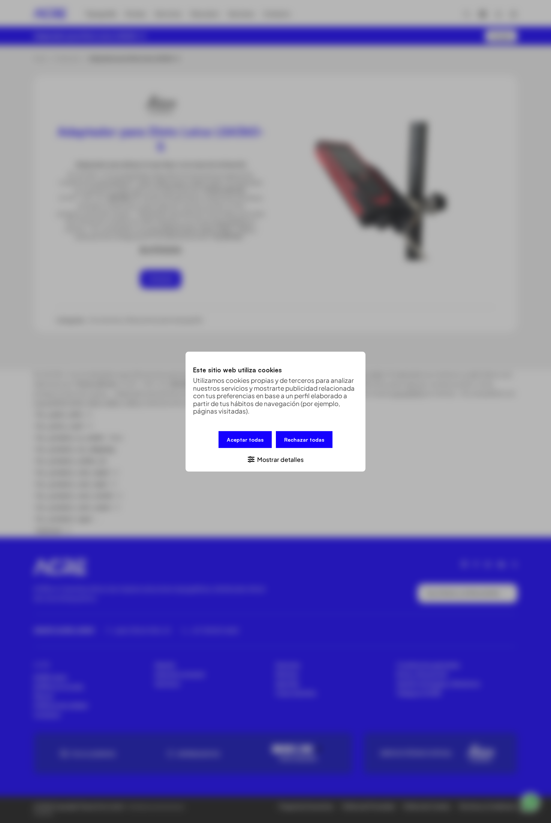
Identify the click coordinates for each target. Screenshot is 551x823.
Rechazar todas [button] (304, 439)
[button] (275, 459)
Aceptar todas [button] (245, 439)
